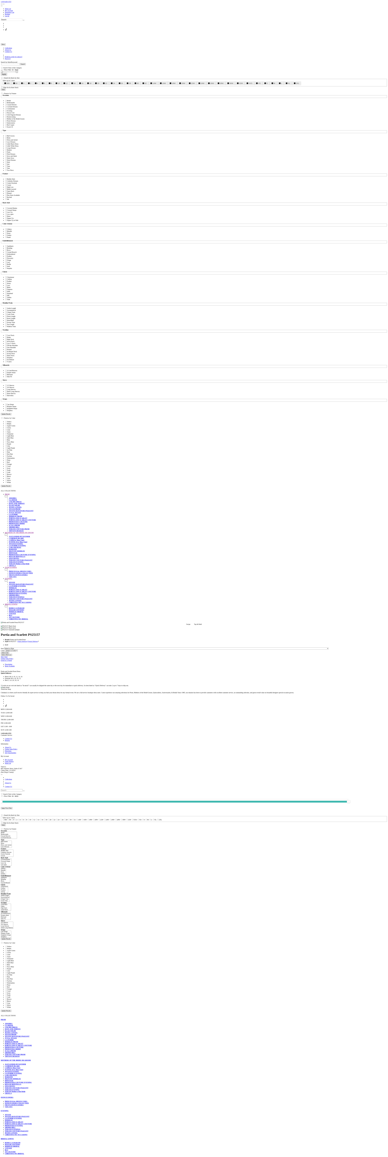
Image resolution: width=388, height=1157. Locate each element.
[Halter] (6, 906)
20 (98, 83)
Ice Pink (9, 450)
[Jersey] (4, 892)
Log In (7, 16)
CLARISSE (13, 500)
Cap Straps (10, 404)
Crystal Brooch (12, 252)
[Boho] (6, 843)
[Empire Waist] (6, 915)
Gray (8, 478)
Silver (9, 480)
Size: (2, 648)
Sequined (10, 293)
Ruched (9, 197)
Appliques (10, 246)
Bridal (9, 101)
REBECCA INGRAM (16, 608)
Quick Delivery (33, 641)
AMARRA (12, 498)
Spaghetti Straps (12, 408)
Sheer (9, 216)
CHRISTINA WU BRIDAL (18, 619)
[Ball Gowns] (6, 842)
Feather (9, 256)
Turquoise (10, 434)
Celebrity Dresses (12, 181)
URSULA (12, 565)
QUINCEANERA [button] (7, 1097)
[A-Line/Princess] (6, 914)
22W (193, 83)
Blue (8, 440)
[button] (8, 48)
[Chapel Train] (5, 899)
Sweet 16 (10, 127)
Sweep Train (11, 322)
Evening (9, 111)
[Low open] (6, 865)
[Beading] (5, 879)
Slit (8, 199)
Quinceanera (11, 123)
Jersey (9, 283)
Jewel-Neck (10, 341)
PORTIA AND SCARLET (18, 518)
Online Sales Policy (7, 658)
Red (8, 462)
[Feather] (4, 890)
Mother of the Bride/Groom (15, 119)
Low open (10, 214)
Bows (9, 250)
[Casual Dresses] (9, 836)
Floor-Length (11, 316)
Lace (8, 262)
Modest (9, 150)
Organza (9, 289)
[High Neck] (6, 908)
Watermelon (11, 458)
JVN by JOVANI (15, 512)
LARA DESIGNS (15, 547)
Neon (8, 233)
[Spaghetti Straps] (6, 935)
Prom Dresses (11, 121)
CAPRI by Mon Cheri (16, 540)
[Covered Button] (6, 860)
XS (259, 83)
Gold (8, 472)
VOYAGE (12, 613)
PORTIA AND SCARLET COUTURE (22, 520)
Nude (9, 470)
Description (8, 664)
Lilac (8, 446)
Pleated (9, 193)
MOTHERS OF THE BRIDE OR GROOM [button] (16, 1060)
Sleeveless (10, 395)
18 (90, 83)
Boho (8, 138)
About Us (8, 747)
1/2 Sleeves (10, 385)
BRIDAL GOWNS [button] (7, 1139)
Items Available (10, 666)
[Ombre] (3, 874)
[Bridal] (9, 833)
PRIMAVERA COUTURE (18, 522)
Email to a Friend (6, 660)
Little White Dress (12, 146)
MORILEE (13, 588)
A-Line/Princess (12, 370)
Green (9, 428)
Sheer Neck (10, 355)
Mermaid (10, 374)
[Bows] (5, 881)
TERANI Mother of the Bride (19, 564)
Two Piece (10, 170)
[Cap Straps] (6, 932)
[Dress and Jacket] (6, 845)
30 (138, 83)
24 (114, 83)
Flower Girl (10, 113)
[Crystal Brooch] (5, 883)
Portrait (9, 349)
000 (7, 83)
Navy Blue (10, 442)
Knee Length (11, 318)
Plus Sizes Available (13, 195)
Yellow (9, 422)
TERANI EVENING (16, 562)
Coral (9, 466)
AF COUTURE (14, 617)
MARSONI (13, 549)
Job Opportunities (10, 753)
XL (289, 83)
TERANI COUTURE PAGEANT (20, 560)
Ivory (8, 468)
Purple (9, 444)
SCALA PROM (14, 525)
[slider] (348, 801)
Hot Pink (10, 454)
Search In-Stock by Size (12, 78)
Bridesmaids (11, 103)
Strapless (10, 357)
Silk (8, 295)
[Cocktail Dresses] (9, 838)
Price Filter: (8, 70)
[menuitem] (196, 9)
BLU (10, 615)
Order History (9, 761)
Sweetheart (10, 359)
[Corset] (7, 856)
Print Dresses (11, 154)
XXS (250, 83)
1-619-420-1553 (6, 2)
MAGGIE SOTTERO (16, 610)
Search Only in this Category (12, 68)
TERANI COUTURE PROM (19, 529)
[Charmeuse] (4, 887)
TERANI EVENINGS (16, 597)
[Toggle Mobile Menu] (1, 774)
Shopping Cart (9, 12)
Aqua (9, 432)
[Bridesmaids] (9, 834)
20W (183, 83)
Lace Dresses (11, 142)
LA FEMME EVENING (17, 545)
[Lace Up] (6, 863)
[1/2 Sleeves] (7, 923)
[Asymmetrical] (5, 897)
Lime (8, 430)
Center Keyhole (12, 183)
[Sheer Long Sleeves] (7, 928)
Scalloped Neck (12, 351)
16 (82, 83)
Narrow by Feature (10, 93)
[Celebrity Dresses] (7, 852)
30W (231, 83)
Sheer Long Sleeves (13, 391)
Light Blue (10, 436)
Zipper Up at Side (12, 220)
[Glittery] (3, 869)
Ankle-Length (11, 308)
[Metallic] (3, 870)
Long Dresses (11, 148)
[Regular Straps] (6, 933)
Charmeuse (10, 277)
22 (106, 83)
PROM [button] (3, 1019)
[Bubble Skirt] (7, 851)
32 (146, 83)
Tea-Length (10, 324)
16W (164, 83)
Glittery (9, 229)
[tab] (196, 512)
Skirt (8, 162)
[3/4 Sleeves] (7, 924)
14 (74, 83)
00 (16, 83)
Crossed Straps (11, 210)
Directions (8, 751)
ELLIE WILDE (14, 505)
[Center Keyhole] (7, 854)
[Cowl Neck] (6, 905)
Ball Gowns (11, 136)
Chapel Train (11, 312)
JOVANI (12, 582)
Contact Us (8, 738)
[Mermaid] (6, 917)
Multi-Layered (11, 189)
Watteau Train (11, 326)
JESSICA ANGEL (15, 507)
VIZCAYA (12, 577)
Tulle (8, 299)
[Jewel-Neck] (6, 910)
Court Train (10, 314)
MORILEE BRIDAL (16, 612)
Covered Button (12, 208)
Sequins (9, 268)
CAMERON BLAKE (16, 538)
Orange (9, 464)
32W (241, 83)
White (9, 482)
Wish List (8, 9)
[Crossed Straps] (6, 861)
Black (9, 476)
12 (67, 83)
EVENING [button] (4, 1111)
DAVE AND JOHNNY (17, 503)
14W (154, 83)
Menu (3, 44)
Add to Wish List (6, 655)
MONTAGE (13, 553)
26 (122, 83)
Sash (8, 266)
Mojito (9, 424)
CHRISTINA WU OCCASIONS (20, 602)
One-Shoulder (11, 347)
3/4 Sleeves (10, 387)
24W (202, 83)
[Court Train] (5, 901)
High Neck (10, 339)
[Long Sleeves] (7, 926)
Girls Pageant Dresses (14, 115)
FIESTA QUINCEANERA (18, 575)
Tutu (8, 168)
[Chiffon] (4, 888)
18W (174, 83)
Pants (8, 152)
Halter (9, 337)
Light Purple (11, 448)
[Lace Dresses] (6, 847)
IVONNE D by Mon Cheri (18, 542)
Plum (8, 460)
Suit (8, 164)
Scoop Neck (11, 353)
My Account (9, 10)
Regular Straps (11, 406)
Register (7, 14)
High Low (10, 187)
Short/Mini (10, 320)
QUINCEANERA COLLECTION (21, 573)
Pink (8, 452)
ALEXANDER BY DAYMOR (19, 536)
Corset (9, 185)
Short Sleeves (11, 393)
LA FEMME (13, 514)
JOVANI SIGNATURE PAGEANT (21, 511)
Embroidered (11, 254)
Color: (3, 651)
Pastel (9, 237)
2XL (297, 83)
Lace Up (9, 212)
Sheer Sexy (10, 158)
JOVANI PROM (14, 509)
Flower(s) (10, 258)
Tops (8, 166)
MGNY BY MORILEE (17, 551)
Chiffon (9, 279)
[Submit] (23, 20)
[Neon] (3, 872)
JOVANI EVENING (16, 544)
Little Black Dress (12, 144)
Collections (8, 779)
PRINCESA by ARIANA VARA (20, 571)
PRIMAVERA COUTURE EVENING (22, 555)
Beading (9, 248)
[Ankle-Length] (5, 896)
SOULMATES (14, 558)
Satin (8, 291)
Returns (7, 740)
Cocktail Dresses (12, 107)
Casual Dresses (12, 105)
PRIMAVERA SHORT (17, 523)
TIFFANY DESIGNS (16, 531)
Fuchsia (9, 456)
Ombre (9, 235)
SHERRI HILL (14, 527)
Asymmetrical (11, 310)
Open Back (10, 191)
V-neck (9, 362)
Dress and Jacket (12, 140)
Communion (11, 109)
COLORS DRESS (15, 502)
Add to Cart (5, 653)
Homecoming (11, 117)
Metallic (9, 231)
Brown (9, 474)
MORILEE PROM (15, 516)
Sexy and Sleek (12, 156)
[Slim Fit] (6, 919)
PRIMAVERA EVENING (18, 593)
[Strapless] (6, 937)
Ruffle (9, 264)
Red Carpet (10, 125)
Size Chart (4, 657)
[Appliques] (5, 878)
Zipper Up (10, 218)
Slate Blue (10, 438)
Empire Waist (11, 372)
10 (59, 83)
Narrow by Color (9, 418)
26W (212, 83)
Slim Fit (9, 376)
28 (130, 83)
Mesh (8, 287)
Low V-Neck (11, 343)
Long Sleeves (11, 389)
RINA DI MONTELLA (17, 556)
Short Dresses (11, 160)
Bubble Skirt (11, 179)
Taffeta (9, 297)
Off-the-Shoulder (12, 345)
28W (222, 83)
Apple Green (11, 426)
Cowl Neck (10, 335)
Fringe (9, 260)
